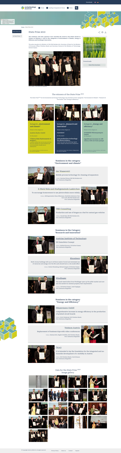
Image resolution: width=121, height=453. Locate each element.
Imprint (77, 450)
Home (42, 8)
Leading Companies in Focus (57, 8)
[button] (76, 8)
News (70, 8)
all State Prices (16, 36)
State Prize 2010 (17, 31)
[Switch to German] (97, 2)
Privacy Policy (55, 450)
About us (63, 450)
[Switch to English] (95, 2)
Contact (71, 450)
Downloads (89, 2)
